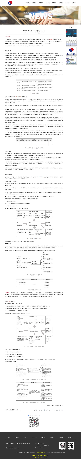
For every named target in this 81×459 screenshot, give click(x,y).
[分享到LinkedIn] (57, 410)
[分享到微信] (49, 410)
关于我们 (67, 2)
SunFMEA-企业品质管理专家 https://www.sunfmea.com (56, 452)
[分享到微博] (47, 410)
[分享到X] (54, 410)
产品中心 (34, 2)
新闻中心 (61, 2)
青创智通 (44, 455)
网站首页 (28, 2)
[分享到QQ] (44, 410)
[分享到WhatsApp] (59, 410)
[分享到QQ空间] (42, 410)
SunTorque (38, 455)
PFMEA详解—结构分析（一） (15, 410)
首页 (9, 437)
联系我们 (74, 2)
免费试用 (47, 2)
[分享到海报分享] (62, 410)
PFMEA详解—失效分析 (13, 409)
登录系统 (54, 2)
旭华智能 (41, 455)
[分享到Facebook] (52, 410)
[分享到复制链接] (39, 410)
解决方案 (41, 2)
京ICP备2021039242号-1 (41, 452)
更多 (47, 455)
